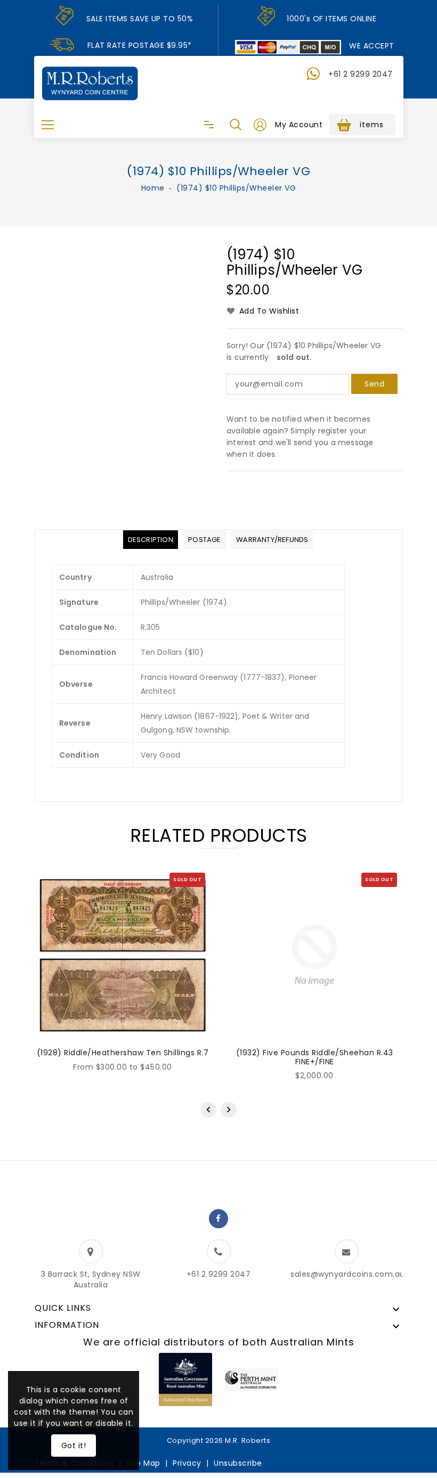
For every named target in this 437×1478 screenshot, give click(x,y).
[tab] (150, 539)
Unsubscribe (238, 1463)
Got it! (73, 1445)
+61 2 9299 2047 (360, 74)
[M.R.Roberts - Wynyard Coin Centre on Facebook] (218, 1218)
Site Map (143, 1463)
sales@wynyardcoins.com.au (347, 1274)
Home (153, 188)
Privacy (187, 1463)
